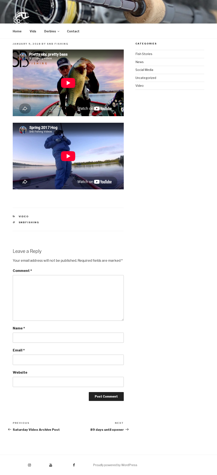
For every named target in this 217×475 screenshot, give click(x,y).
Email (19, 350)
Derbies (50, 31)
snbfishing (29, 222)
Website (20, 372)
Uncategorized (145, 78)
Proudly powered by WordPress (115, 465)
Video (24, 216)
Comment (22, 271)
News (139, 62)
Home (17, 31)
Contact (73, 31)
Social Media (144, 70)
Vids (33, 31)
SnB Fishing (57, 43)
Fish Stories (143, 54)
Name (19, 328)
